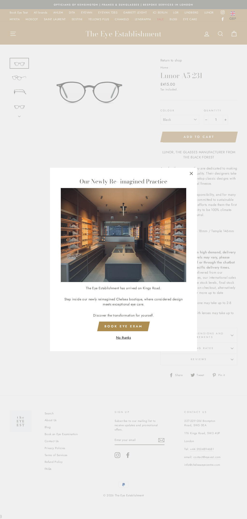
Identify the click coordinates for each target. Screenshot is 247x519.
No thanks (123, 337)
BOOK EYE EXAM (123, 326)
